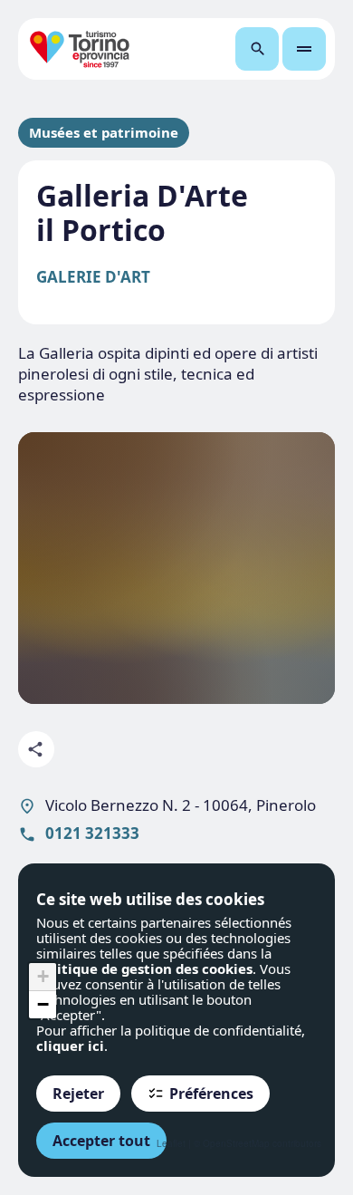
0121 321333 (92, 833)
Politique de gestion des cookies (144, 968)
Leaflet (171, 1143)
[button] (42, 977)
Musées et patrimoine (103, 132)
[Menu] (304, 49)
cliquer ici (70, 1045)
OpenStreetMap (236, 1143)
